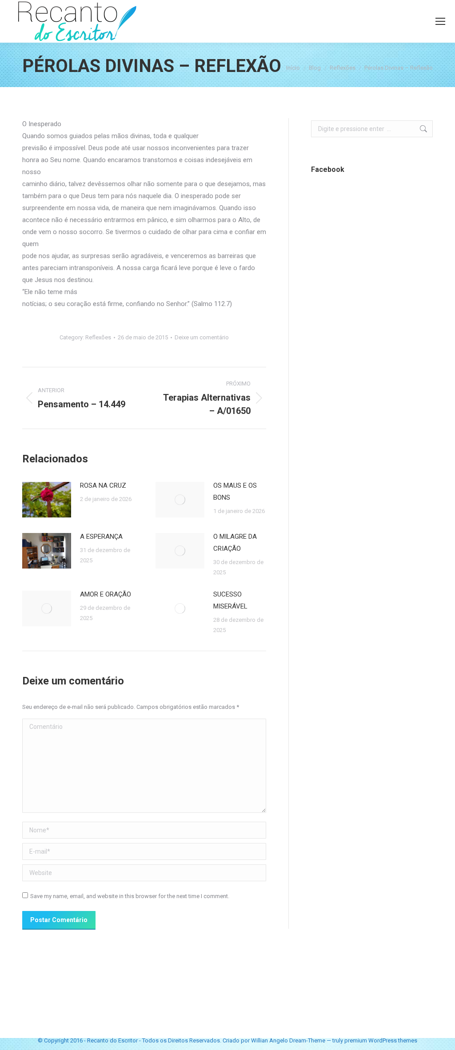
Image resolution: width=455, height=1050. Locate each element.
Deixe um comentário (202, 337)
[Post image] (46, 499)
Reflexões (98, 337)
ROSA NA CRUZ (103, 485)
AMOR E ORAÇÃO (105, 594)
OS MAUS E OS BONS (235, 491)
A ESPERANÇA (101, 537)
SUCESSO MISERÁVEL (230, 600)
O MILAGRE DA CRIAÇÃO (235, 543)
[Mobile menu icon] (440, 21)
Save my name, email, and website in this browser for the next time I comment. (129, 896)
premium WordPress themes (380, 1040)
